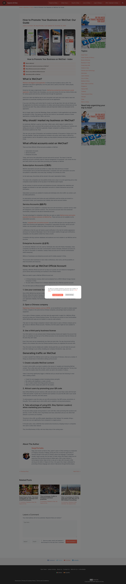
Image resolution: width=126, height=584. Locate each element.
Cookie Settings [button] (69, 294)
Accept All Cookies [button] (57, 295)
